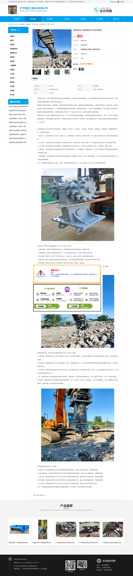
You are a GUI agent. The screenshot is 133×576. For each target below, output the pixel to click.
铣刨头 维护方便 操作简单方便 (18, 106)
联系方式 (116, 19)
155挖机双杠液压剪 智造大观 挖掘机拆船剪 (23, 542)
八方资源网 (24, 568)
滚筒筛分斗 (13, 53)
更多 (26, 102)
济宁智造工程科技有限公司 (21, 566)
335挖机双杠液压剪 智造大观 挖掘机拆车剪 (70, 542)
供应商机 (33, 19)
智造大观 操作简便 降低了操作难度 (18, 122)
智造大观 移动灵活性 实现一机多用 (18, 114)
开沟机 (12, 74)
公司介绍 (66, 19)
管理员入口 (37, 568)
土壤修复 (13, 65)
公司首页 (16, 19)
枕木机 (12, 94)
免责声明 (31, 568)
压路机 (12, 90)
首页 (16, 24)
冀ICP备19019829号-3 (33, 562)
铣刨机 (12, 69)
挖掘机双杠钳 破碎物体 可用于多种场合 (18, 142)
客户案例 (100, 19)
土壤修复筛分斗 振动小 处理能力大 (18, 118)
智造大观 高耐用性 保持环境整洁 (18, 130)
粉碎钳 (12, 57)
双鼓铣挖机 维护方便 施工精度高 (18, 110)
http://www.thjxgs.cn (39, 495)
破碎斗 (12, 40)
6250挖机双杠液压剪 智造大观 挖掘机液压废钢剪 (48, 542)
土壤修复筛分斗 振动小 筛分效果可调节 (18, 126)
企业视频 (50, 19)
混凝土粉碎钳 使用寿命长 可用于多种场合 (18, 138)
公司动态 (83, 19)
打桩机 (12, 86)
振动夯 (12, 36)
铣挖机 (28, 24)
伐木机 (12, 78)
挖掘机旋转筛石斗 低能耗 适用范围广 (18, 134)
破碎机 (12, 82)
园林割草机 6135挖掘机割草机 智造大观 (92, 542)
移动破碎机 (13, 49)
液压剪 (12, 61)
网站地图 (44, 568)
